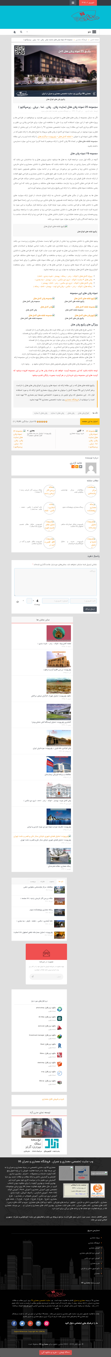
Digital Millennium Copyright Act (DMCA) (29, 1331)
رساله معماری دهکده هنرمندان (59, 866)
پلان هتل (71, 413)
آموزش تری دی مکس (92, 1258)
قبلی (79, 431)
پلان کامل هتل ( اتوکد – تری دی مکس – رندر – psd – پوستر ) (67, 283)
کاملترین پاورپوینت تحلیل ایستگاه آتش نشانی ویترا (51, 722)
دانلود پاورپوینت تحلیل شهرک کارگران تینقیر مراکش (51, 696)
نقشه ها (55, 111)
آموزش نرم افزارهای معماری (90, 1253)
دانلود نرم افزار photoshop (46, 1007)
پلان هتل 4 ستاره (57, 413)
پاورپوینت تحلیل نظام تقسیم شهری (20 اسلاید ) (30, 525)
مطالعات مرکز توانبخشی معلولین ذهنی (38, 887)
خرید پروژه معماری (77, 433)
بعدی (32, 431)
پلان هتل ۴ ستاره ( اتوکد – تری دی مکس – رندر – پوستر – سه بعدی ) (63, 279)
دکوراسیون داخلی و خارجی (90, 1268)
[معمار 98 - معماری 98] (55, 1293)
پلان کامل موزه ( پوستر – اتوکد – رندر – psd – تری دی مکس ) (47, 800)
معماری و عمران (79, 1300)
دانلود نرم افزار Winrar (47, 1080)
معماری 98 (43, 1344)
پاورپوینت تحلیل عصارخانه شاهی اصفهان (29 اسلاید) (72, 525)
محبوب (51, 881)
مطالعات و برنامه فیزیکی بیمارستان (58, 774)
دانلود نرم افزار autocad (47, 1026)
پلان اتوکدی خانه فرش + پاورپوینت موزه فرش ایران (52, 748)
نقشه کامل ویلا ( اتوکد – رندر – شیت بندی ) (54, 643)
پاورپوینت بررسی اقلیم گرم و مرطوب (57, 669)
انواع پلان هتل (83, 413)
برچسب (33, 881)
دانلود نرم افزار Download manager (42, 1035)
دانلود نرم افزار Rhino (48, 1053)
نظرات (42, 881)
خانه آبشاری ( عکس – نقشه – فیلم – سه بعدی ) (30, 508)
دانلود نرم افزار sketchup (46, 1062)
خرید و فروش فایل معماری (53, 1099)
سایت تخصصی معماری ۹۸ (40, 1300)
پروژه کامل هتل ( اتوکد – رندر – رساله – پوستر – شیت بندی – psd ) (64, 276)
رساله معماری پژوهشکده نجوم (73, 507)
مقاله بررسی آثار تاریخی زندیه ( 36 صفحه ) (37, 898)
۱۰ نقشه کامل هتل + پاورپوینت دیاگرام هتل (55, 136)
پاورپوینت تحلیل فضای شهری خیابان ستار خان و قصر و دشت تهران (46, 840)
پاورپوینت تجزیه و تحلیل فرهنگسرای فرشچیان (72, 542)
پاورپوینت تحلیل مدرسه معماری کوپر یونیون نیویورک (39, 434)
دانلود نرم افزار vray (48, 1071)
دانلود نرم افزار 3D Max (47, 1016)
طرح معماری (95, 1263)
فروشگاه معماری (63, 111)
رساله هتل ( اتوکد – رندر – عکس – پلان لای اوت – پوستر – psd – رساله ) (62, 286)
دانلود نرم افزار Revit (48, 1044)
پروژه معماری (95, 1237)
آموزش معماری (94, 1248)
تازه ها (61, 881)
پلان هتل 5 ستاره (40, 413)
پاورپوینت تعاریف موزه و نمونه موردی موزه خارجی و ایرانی (49, 826)
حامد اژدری (89, 111)
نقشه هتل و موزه (46, 111)
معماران (97, 1273)
